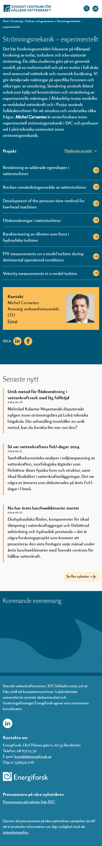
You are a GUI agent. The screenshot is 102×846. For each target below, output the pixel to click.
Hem (6, 21)
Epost (13, 321)
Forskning (17, 21)
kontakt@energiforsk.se (32, 756)
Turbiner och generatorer (39, 21)
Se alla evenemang (83, 607)
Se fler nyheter (77, 576)
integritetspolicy (15, 832)
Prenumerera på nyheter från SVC (29, 801)
